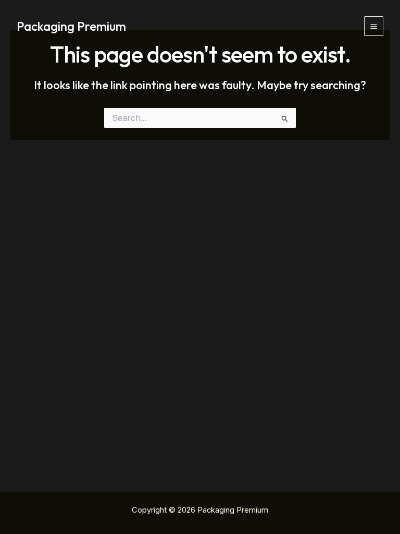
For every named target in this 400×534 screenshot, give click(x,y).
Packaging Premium (71, 26)
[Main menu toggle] (373, 25)
